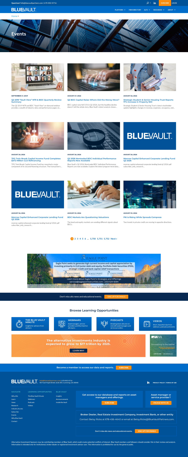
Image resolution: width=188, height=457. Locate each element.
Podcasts (31, 402)
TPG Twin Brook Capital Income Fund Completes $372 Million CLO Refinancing (36, 160)
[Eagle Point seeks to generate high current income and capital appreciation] (94, 288)
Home (14, 16)
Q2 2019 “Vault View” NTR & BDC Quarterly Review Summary (36, 101)
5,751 (100, 238)
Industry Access (17, 409)
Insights (59, 396)
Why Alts (14, 396)
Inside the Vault (61, 402)
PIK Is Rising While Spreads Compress (142, 217)
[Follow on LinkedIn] (149, 382)
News (13, 402)
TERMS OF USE (171, 383)
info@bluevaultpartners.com (32, 3)
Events (13, 415)
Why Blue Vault (16, 418)
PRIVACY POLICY (159, 383)
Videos (30, 405)
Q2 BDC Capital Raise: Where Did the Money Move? (93, 100)
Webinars (31, 399)
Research (14, 405)
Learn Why (78, 350)
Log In (174, 3)
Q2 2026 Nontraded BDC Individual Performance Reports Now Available (91, 160)
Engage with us (160, 403)
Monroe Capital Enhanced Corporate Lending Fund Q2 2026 (149, 160)
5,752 (106, 238)
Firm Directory (135, 10)
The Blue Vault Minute (36, 396)
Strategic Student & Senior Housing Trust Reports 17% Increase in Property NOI (148, 101)
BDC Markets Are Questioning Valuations (88, 217)
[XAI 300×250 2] (163, 356)
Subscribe (165, 3)
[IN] (154, 3)
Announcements (62, 399)
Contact (14, 421)
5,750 (93, 238)
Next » (114, 238)
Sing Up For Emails (116, 297)
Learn (13, 399)
